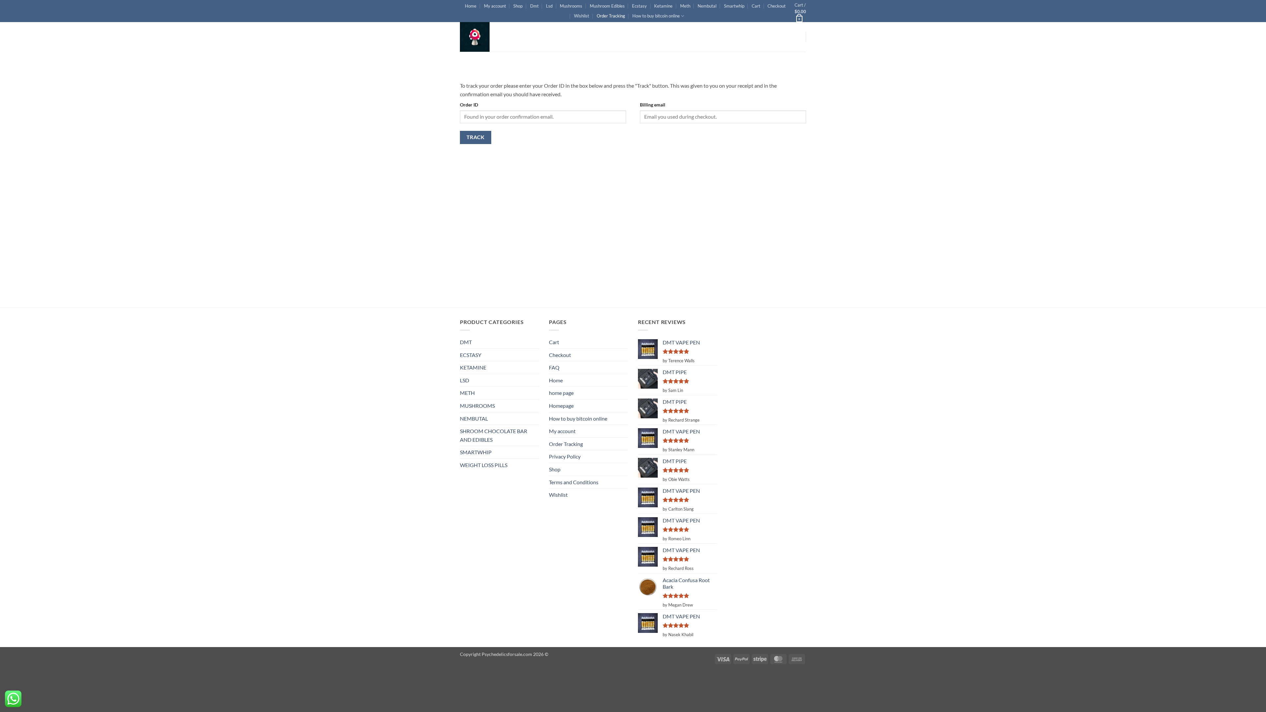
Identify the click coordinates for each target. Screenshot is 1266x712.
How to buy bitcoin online (656, 15)
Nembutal (707, 6)
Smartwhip (734, 6)
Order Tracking (611, 15)
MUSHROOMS (477, 405)
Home (470, 6)
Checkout (777, 6)
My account (495, 6)
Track (476, 137)
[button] (800, 11)
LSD (464, 380)
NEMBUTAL (474, 418)
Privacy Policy (565, 456)
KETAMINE (473, 367)
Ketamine (663, 6)
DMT (466, 342)
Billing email (652, 104)
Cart (756, 6)
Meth (685, 6)
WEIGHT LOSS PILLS (483, 465)
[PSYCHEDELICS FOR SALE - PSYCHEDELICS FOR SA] (493, 37)
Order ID (469, 104)
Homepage (561, 405)
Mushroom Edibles (607, 6)
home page (561, 393)
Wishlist (581, 15)
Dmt (534, 6)
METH (467, 393)
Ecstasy (639, 6)
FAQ (554, 367)
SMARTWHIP (476, 452)
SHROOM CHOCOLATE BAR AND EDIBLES (493, 435)
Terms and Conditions (573, 482)
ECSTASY (470, 355)
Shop (518, 6)
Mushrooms (571, 6)
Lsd (549, 6)
